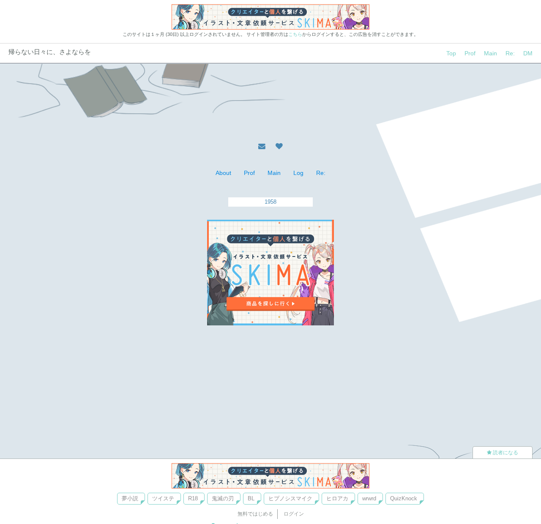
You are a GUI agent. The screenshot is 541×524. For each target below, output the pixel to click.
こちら (295, 34)
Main (490, 53)
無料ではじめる (255, 514)
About (223, 172)
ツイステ (163, 498)
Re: (510, 53)
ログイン (294, 514)
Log (298, 172)
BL (251, 498)
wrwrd (369, 498)
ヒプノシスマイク (290, 498)
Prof (469, 53)
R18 (193, 498)
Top (451, 53)
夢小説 (130, 498)
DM (528, 53)
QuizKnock (403, 498)
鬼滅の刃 (223, 498)
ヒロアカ (337, 498)
